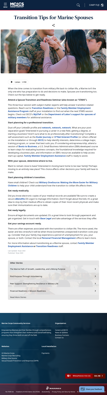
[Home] (17, 5)
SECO (40, 140)
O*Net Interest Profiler (66, 137)
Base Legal (45, 218)
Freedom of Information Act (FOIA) (28, 392)
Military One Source (9, 358)
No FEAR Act (9, 392)
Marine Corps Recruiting (11, 355)
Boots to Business (28, 146)
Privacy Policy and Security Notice (63, 392)
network (46, 127)
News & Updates (61, 332)
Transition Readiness (43, 108)
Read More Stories (18, 297)
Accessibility (46, 392)
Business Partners (62, 335)
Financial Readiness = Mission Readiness (28, 291)
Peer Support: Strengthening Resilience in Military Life (34, 283)
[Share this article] (53, 25)
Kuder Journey (43, 137)
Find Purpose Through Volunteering (26, 276)
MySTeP (37, 114)
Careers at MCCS (61, 330)
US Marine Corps (8, 353)
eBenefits (20, 198)
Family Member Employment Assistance (45, 155)
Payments (45, 353)
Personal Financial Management (59, 238)
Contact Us (59, 337)
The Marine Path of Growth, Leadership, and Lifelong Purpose (37, 269)
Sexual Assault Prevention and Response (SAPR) (20, 361)
